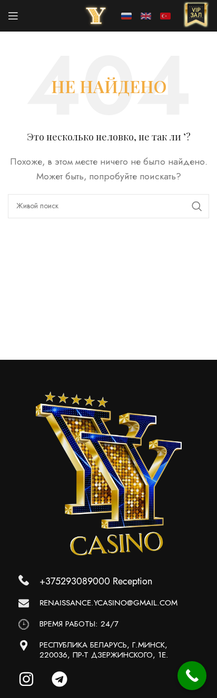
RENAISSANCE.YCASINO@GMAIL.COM (108, 603)
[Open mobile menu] (13, 15)
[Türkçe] (165, 16)
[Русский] (126, 16)
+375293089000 (75, 581)
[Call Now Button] (191, 675)
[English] (146, 16)
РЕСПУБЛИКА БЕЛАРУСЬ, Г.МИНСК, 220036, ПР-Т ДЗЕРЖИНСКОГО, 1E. (104, 650)
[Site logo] (96, 15)
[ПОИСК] (197, 206)
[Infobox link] (196, 16)
